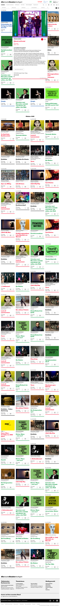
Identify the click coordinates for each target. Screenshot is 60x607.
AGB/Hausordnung (8, 604)
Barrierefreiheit (28, 604)
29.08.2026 (4, 7)
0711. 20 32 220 (34, 584)
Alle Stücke (23, 7)
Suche (43, 4)
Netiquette (22, 604)
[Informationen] (42, 39)
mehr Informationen (19, 69)
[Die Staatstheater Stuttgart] (11, 2)
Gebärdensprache (51, 4)
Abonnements (48, 586)
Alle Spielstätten (34, 7)
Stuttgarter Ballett (46, 2)
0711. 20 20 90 (4, 586)
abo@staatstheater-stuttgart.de (37, 586)
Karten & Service (10, 4)
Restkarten (13, 83)
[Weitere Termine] (45, 39)
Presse (2, 604)
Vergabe (38, 604)
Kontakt (46, 5)
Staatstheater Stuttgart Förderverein (56, 2)
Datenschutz (16, 604)
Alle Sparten (14, 7)
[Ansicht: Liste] (58, 8)
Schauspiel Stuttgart (51, 2)
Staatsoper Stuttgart (40, 2)
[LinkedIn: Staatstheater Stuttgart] (57, 600)
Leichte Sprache (48, 4)
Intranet (33, 604)
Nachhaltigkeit (29, 4)
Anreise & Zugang (49, 587)
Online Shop (48, 584)
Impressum (35, 4)
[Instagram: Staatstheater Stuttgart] (50, 600)
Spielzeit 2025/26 (49, 583)
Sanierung (47, 589)
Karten (57, 29)
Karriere (22, 4)
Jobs (46, 588)
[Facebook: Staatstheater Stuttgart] (53, 600)
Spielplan (3, 4)
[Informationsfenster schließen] (45, 12)
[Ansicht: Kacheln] (56, 8)
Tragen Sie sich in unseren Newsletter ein (9, 596)
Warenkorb (54, 4)
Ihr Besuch (17, 4)
